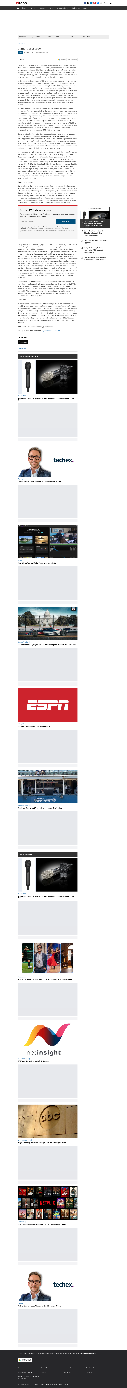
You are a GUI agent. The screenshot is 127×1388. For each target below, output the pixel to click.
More (85, 8)
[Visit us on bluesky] (98, 3)
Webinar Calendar (71, 37)
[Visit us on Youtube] (94, 3)
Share (22, 59)
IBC (49, 37)
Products (41, 8)
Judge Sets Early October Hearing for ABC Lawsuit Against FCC (93, 250)
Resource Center (63, 8)
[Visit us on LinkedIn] (91, 3)
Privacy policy (68, 1368)
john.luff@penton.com (51, 330)
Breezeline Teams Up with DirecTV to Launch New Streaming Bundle (93, 233)
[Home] (18, 8)
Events (51, 8)
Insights (32, 8)
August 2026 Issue (36, 37)
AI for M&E (86, 37)
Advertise (89, 1372)
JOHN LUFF (29, 52)
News (24, 8)
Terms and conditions (25, 1368)
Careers (43, 1372)
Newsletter (74, 59)
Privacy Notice (24, 228)
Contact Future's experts (49, 1368)
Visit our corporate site (88, 1353)
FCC (57, 37)
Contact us (67, 1372)
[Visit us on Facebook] (85, 3)
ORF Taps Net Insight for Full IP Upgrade (96, 242)
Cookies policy (90, 1368)
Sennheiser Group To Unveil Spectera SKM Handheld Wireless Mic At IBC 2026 (94, 224)
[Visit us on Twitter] (88, 3)
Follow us (63, 59)
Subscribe (76, 8)
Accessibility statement (26, 1372)
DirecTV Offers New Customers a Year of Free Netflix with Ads (95, 258)
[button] (108, 3)
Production (21, 43)
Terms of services (43, 227)
